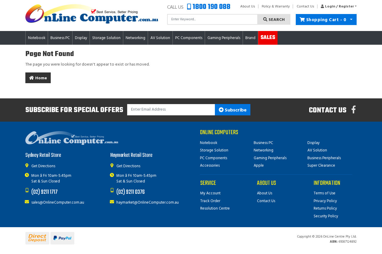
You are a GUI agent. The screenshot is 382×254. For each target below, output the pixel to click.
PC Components (213, 158)
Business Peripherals (324, 158)
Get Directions (43, 166)
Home (40, 78)
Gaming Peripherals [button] (223, 38)
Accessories (210, 165)
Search (276, 19)
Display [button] (81, 38)
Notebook (208, 143)
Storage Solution (214, 150)
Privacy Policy (325, 201)
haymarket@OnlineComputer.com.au (147, 202)
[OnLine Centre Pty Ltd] (91, 13)
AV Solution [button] (160, 38)
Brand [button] (250, 38)
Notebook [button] (36, 38)
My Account (210, 193)
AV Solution (317, 150)
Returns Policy (325, 208)
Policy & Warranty (276, 7)
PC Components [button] (188, 38)
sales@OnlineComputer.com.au (57, 202)
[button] (337, 6)
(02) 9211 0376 (130, 192)
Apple (259, 165)
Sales (268, 37)
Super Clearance (321, 165)
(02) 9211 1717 (44, 192)
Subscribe (235, 110)
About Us (247, 7)
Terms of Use (324, 193)
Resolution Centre (215, 208)
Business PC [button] (60, 38)
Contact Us (305, 7)
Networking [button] (135, 38)
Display (313, 143)
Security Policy (326, 216)
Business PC (263, 143)
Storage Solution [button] (106, 38)
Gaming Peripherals (270, 158)
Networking (263, 150)
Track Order (210, 201)
